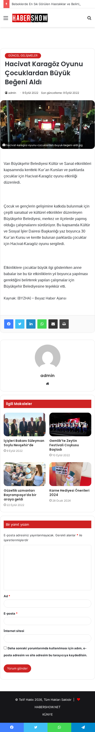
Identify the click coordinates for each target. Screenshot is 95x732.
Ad (7, 596)
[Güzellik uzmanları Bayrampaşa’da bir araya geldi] (25, 474)
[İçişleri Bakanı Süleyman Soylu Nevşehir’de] (25, 425)
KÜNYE (47, 714)
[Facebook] (8, 324)
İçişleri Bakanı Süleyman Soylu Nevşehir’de (24, 442)
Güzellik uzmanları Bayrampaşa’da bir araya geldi (20, 495)
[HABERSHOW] (30, 18)
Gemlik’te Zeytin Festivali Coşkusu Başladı (64, 445)
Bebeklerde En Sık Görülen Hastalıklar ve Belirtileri (48, 4)
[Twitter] (19, 324)
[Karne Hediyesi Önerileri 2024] (70, 474)
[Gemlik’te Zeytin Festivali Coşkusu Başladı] (70, 425)
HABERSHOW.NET (47, 707)
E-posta (11, 613)
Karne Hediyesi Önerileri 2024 (69, 492)
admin (12, 92)
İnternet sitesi (14, 631)
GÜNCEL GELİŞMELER (23, 55)
